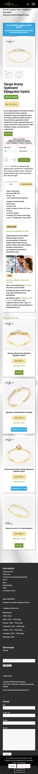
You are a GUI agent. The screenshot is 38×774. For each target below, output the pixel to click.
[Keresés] (28, 4)
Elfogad (12, 766)
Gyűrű (5, 171)
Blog (4, 582)
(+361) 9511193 (8, 684)
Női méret (7, 147)
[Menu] (32, 4)
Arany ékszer (15, 166)
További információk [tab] (26, 184)
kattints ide (14, 608)
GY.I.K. (5, 580)
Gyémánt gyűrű (28, 168)
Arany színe (22, 147)
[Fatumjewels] (11, 4)
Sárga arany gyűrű (13, 175)
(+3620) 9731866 (9, 682)
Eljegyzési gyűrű (8, 168)
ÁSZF (5, 588)
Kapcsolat (6, 574)
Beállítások (19, 770)
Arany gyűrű (22, 166)
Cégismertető (8, 571)
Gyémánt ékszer (19, 168)
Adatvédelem (7, 585)
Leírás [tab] (11, 184)
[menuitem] (28, 4)
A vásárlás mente (9, 590)
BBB (28, 166)
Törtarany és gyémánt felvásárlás (15, 577)
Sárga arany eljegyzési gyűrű (16, 171)
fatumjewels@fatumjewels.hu (18, 690)
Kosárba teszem (24, 160)
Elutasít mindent (24, 766)
